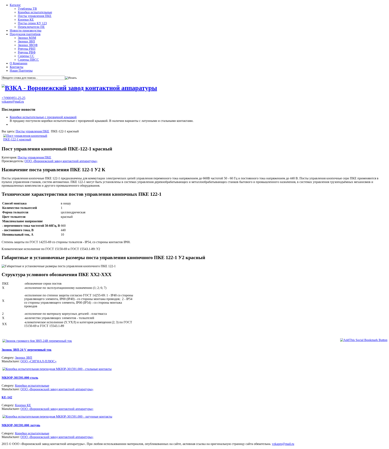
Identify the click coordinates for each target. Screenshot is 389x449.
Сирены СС (26, 56)
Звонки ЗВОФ (28, 45)
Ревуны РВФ (27, 52)
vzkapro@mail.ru (13, 101)
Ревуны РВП (26, 48)
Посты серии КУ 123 (32, 23)
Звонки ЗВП (26, 41)
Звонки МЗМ (27, 37)
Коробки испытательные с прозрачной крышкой (43, 117)
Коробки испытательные (35, 12)
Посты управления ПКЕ (34, 16)
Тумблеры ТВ (27, 8)
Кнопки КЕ (26, 19)
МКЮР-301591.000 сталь (20, 377)
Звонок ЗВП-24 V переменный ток (26, 349)
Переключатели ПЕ (31, 27)
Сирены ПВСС (28, 59)
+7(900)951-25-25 (13, 98)
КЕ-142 (7, 397)
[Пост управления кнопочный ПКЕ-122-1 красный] (28, 139)
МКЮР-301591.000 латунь (21, 425)
